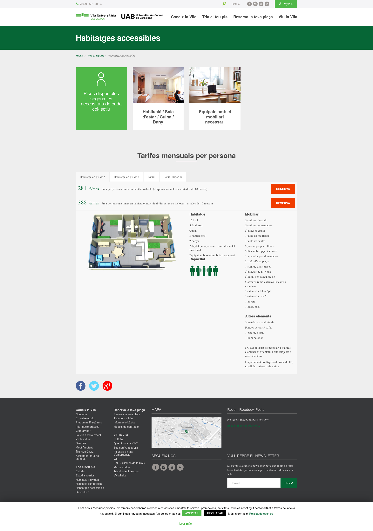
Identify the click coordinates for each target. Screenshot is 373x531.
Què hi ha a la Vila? (126, 443)
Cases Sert (82, 492)
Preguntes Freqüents (89, 422)
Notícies (119, 439)
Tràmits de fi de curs (126, 471)
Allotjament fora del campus (87, 457)
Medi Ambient (84, 447)
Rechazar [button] (215, 513)
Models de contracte (126, 426)
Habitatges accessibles (90, 488)
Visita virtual (83, 439)
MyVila (288, 4)
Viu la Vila (288, 16)
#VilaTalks (120, 475)
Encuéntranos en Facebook (243, 425)
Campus (81, 443)
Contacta (81, 414)
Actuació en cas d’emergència (123, 453)
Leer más (185, 523)
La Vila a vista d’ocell (88, 435)
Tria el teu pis (214, 16)
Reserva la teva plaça (253, 16)
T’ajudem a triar (123, 418)
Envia (288, 483)
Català (236, 4)
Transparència (84, 451)
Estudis (80, 471)
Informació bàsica (124, 422)
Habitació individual (87, 479)
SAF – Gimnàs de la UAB (129, 463)
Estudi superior (85, 475)
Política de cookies (261, 513)
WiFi (116, 459)
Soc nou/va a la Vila (126, 447)
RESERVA (283, 189)
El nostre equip (85, 418)
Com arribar (83, 431)
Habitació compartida (89, 484)
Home (79, 55)
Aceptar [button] (192, 513)
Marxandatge (122, 467)
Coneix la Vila (183, 16)
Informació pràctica (87, 426)
